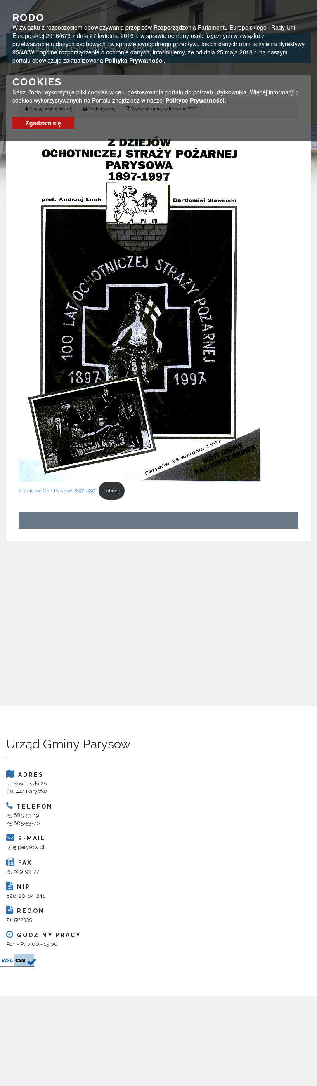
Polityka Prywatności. (135, 60)
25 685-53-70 (23, 823)
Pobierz (112, 491)
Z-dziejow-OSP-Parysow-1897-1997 (57, 491)
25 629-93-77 (22, 871)
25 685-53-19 (22, 815)
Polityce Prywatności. (196, 100)
